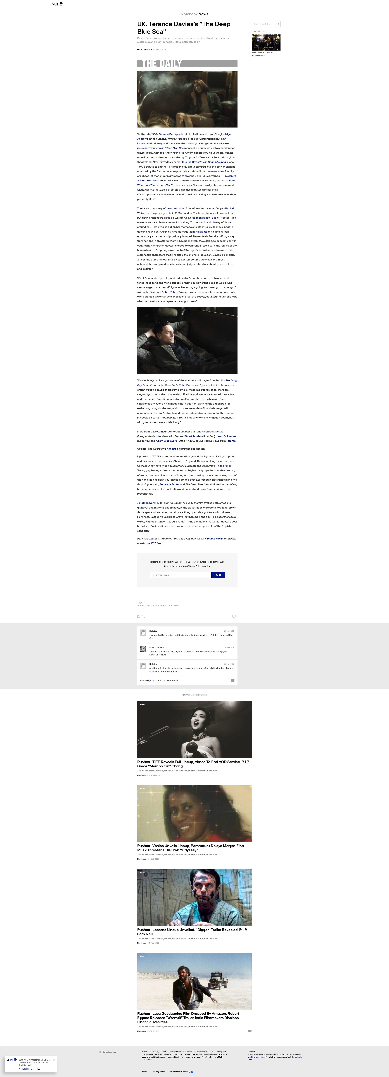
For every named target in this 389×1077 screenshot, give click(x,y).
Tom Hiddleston (199, 231)
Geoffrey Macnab (212, 431)
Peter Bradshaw (189, 385)
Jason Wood (173, 208)
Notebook (141, 775)
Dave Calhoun (158, 431)
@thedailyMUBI (214, 538)
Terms (144, 1071)
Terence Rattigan (169, 134)
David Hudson (144, 49)
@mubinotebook (110, 1052)
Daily (176, 605)
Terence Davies (191, 162)
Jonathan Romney (148, 503)
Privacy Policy (159, 1071)
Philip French (224, 466)
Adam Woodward (166, 440)
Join (218, 574)
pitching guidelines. (256, 1057)
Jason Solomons (226, 436)
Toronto (231, 440)
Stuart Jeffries (193, 436)
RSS (153, 543)
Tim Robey (171, 292)
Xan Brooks (174, 448)
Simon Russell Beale (206, 217)
